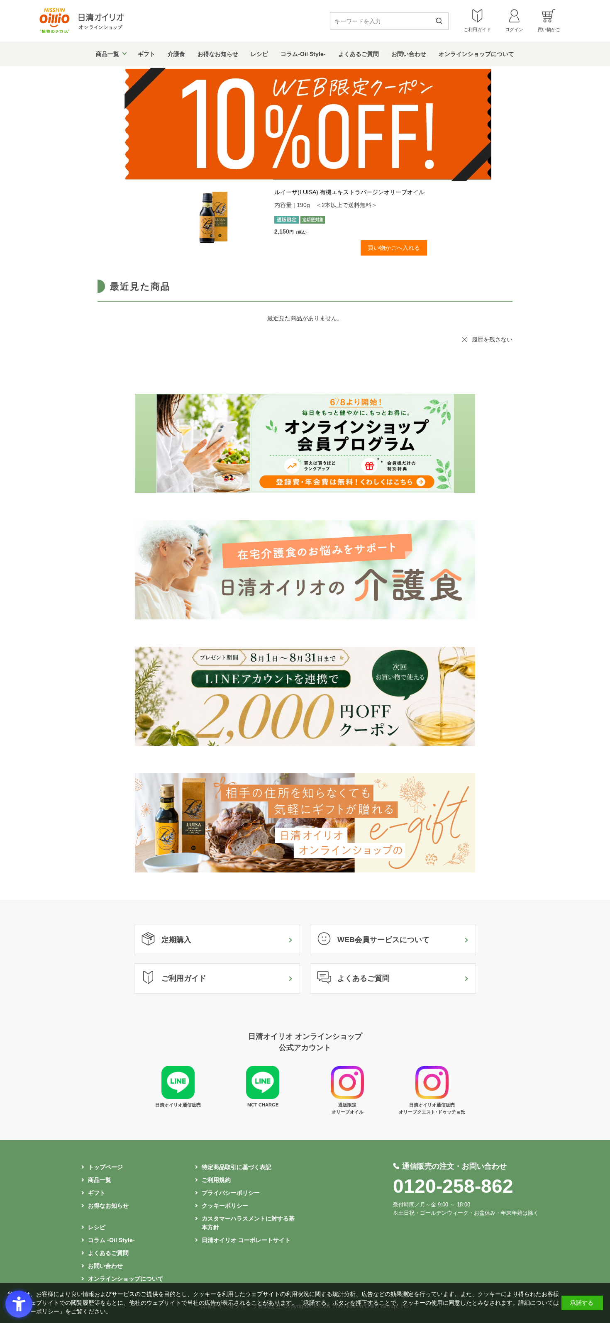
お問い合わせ (408, 54)
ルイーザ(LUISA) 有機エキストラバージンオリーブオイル (349, 192)
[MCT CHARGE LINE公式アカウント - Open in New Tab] (262, 1097)
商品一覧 (107, 54)
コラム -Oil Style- (111, 1240)
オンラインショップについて (476, 54)
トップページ (105, 1167)
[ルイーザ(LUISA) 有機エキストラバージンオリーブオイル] (224, 217)
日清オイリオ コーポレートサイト (246, 1240)
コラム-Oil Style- (303, 54)
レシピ (259, 54)
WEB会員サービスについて (383, 940)
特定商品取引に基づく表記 (236, 1167)
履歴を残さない (492, 339)
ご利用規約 (216, 1180)
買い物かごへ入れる (394, 247)
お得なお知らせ (218, 54)
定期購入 (176, 940)
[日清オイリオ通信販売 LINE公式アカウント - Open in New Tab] (178, 1097)
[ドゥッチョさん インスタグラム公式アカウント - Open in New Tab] (432, 1097)
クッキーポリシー (225, 1205)
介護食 (176, 54)
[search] (442, 21)
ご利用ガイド (183, 978)
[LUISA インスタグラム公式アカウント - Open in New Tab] (347, 1097)
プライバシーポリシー (231, 1192)
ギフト (146, 54)
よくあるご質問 (358, 54)
